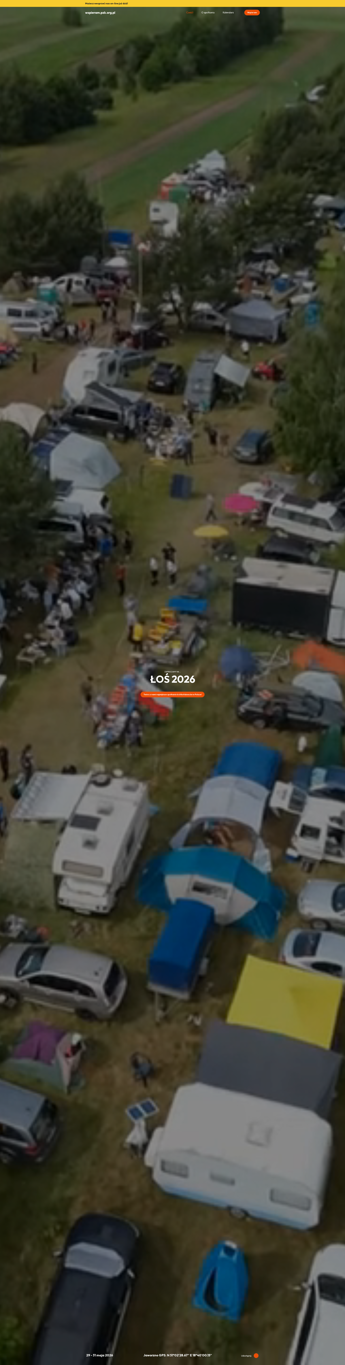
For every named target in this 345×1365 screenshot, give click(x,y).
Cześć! (189, 12)
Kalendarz (228, 12)
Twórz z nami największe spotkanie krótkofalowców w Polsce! (173, 694)
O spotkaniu (208, 12)
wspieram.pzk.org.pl (100, 13)
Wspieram (252, 12)
